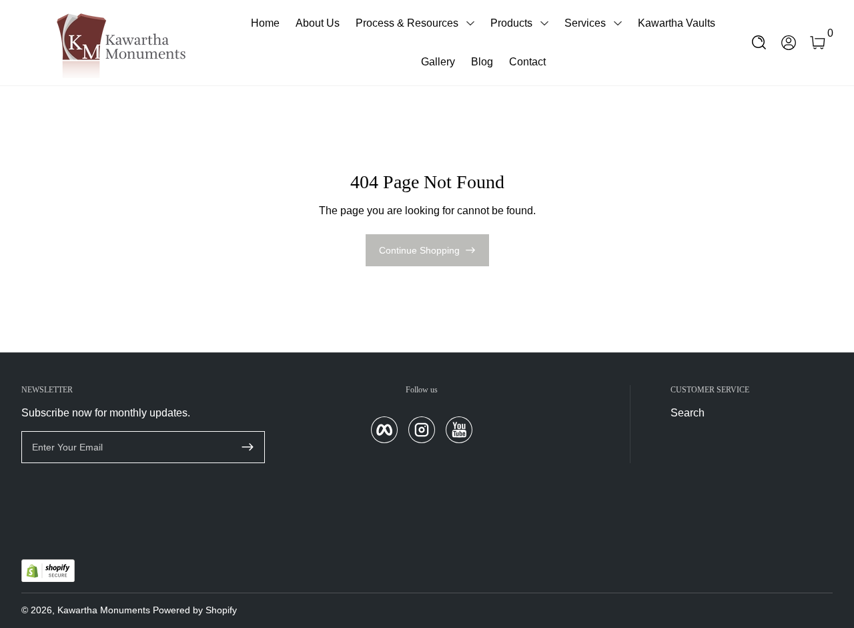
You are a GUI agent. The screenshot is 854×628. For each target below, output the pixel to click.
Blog (482, 61)
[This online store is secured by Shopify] (48, 571)
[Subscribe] (247, 447)
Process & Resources (407, 23)
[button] (759, 42)
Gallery (438, 61)
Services (585, 23)
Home (265, 23)
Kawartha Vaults (676, 23)
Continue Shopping (419, 250)
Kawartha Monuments (103, 610)
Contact (527, 61)
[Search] (759, 42)
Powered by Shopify (195, 610)
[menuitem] (726, 413)
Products (511, 23)
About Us (318, 23)
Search (688, 412)
